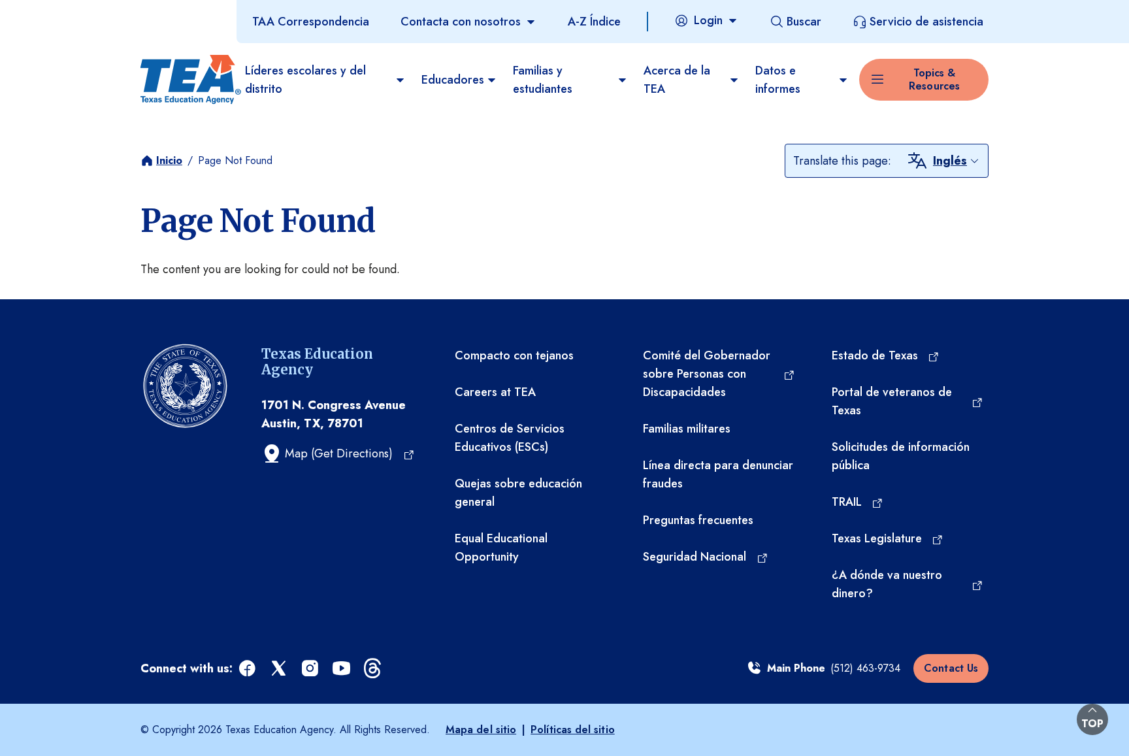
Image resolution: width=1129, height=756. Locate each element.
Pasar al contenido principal (73, 12)
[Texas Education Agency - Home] (187, 80)
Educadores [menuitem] (452, 79)
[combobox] (956, 161)
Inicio (169, 160)
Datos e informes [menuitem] (777, 79)
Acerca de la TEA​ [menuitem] (677, 79)
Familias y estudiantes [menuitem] (542, 79)
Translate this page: (842, 160)
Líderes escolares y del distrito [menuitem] (305, 79)
